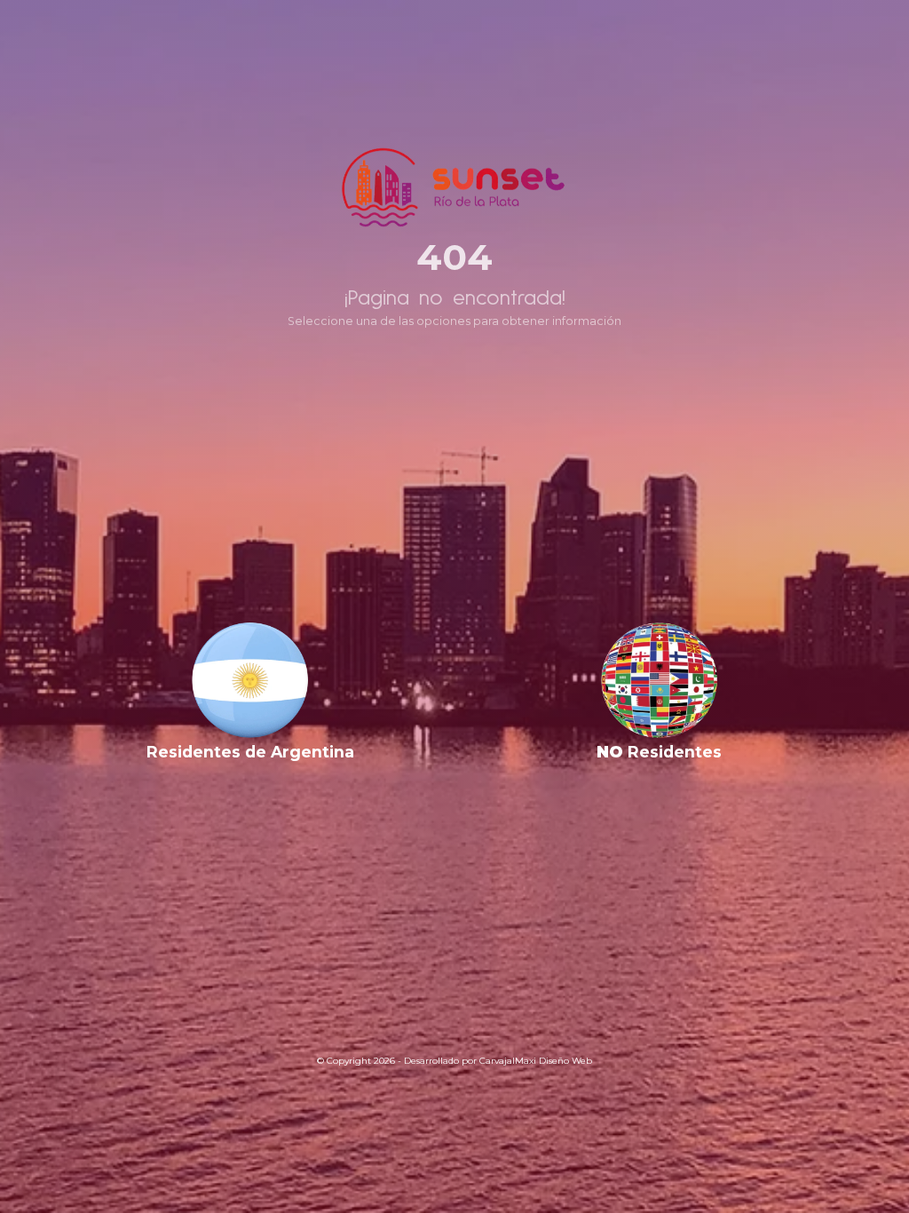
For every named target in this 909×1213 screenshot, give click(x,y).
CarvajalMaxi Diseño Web (535, 1060)
